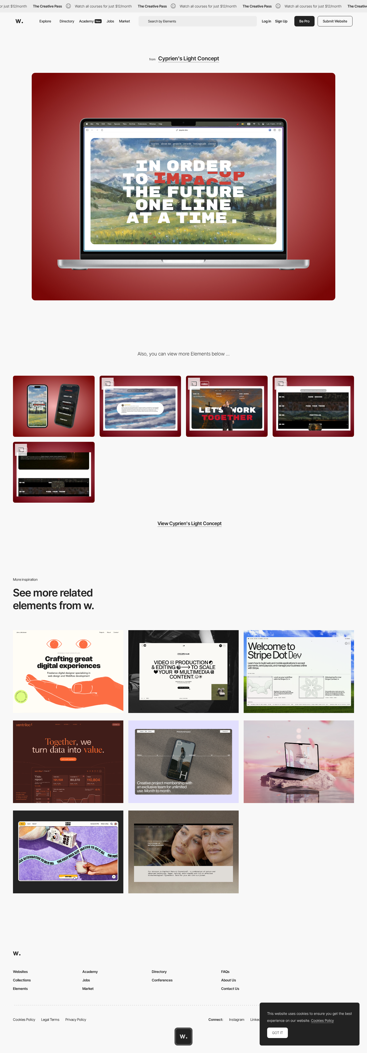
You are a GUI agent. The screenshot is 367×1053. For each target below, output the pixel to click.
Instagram (236, 1019)
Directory (67, 21)
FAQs (225, 971)
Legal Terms (50, 1019)
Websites (20, 971)
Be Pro (304, 21)
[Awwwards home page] (183, 1036)
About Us (228, 980)
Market (124, 21)
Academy (90, 21)
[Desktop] (68, 671)
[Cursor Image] (313, 406)
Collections (22, 980)
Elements (20, 988)
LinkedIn (256, 1019)
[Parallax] (227, 406)
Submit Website (335, 21)
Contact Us (230, 988)
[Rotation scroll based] (140, 406)
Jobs (110, 21)
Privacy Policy (75, 1019)
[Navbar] (54, 472)
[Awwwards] (19, 21)
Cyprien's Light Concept (188, 58)
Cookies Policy (24, 1019)
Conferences (162, 980)
